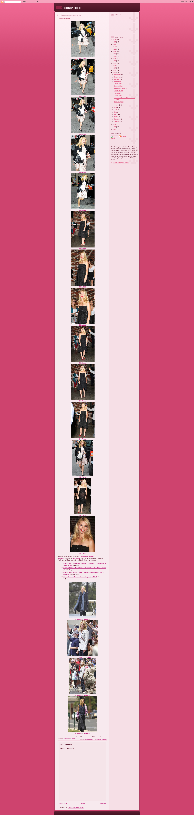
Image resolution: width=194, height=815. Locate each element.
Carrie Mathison (89, 739)
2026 (114, 39)
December (117, 74)
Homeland (76, 558)
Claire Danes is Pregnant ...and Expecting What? (80, 577)
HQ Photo (82, 58)
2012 (114, 72)
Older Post (102, 804)
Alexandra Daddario (120, 88)
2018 (114, 58)
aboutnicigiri (72, 7)
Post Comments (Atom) (76, 808)
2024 (114, 44)
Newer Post (63, 804)
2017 (114, 61)
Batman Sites (118, 86)
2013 (114, 70)
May (115, 112)
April (116, 114)
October (117, 79)
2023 (114, 46)
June (116, 109)
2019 (114, 56)
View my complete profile (121, 162)
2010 (114, 127)
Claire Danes (84, 556)
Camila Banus (118, 90)
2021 (114, 51)
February (117, 119)
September (118, 81)
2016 (114, 63)
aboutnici (124, 136)
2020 (114, 54)
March (116, 116)
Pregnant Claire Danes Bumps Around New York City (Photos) (84, 568)
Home (83, 804)
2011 (114, 124)
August (116, 105)
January (117, 121)
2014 (114, 68)
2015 (114, 65)
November (117, 77)
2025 (114, 42)
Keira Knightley (119, 102)
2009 (114, 129)
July (115, 107)
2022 (114, 49)
